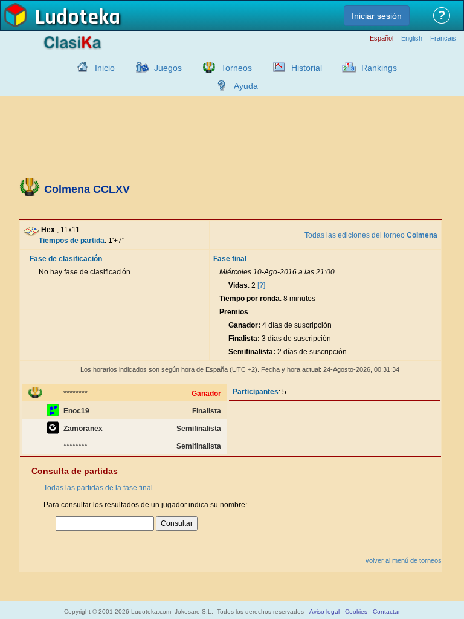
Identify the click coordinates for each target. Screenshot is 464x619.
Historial (306, 68)
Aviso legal (324, 611)
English (411, 38)
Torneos (236, 68)
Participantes (256, 391)
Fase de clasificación (66, 258)
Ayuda (246, 86)
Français (443, 38)
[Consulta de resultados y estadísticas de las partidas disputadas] (276, 67)
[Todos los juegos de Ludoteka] (139, 67)
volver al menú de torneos (404, 560)
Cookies (356, 611)
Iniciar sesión (377, 16)
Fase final (229, 258)
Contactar (386, 611)
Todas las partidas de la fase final (98, 488)
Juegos (168, 68)
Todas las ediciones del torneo (370, 235)
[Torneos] (206, 67)
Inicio (105, 68)
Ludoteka (77, 17)
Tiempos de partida (72, 240)
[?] (261, 285)
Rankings (379, 68)
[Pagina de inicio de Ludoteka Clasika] (80, 67)
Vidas (238, 285)
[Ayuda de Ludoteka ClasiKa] (219, 85)
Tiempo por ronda (249, 298)
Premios (233, 312)
